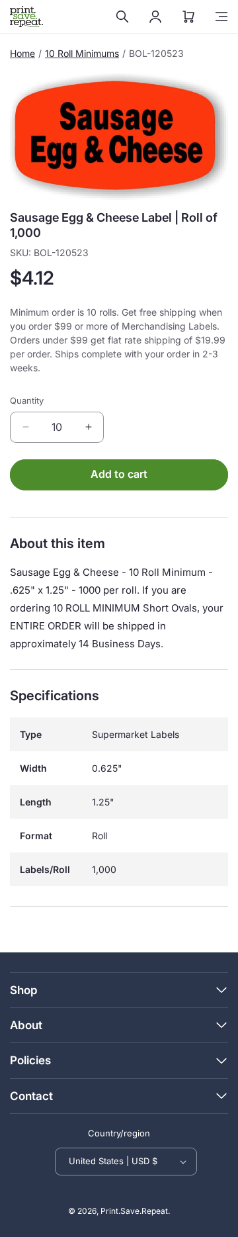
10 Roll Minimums (82, 53)
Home (22, 53)
